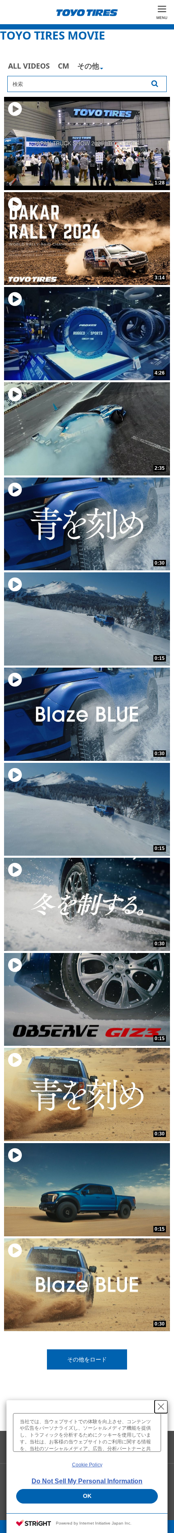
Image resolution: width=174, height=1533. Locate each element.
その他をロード (87, 1359)
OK (87, 1496)
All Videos (29, 66)
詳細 (90, 69)
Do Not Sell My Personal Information (87, 1481)
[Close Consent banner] (161, 1406)
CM (63, 66)
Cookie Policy (87, 1465)
